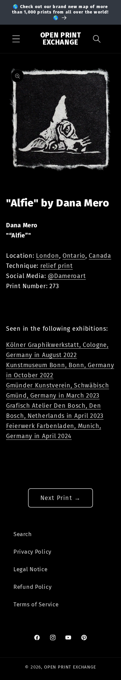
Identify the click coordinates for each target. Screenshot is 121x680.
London (47, 255)
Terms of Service (36, 604)
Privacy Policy (32, 551)
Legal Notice (30, 569)
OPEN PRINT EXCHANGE (70, 667)
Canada (100, 255)
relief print (56, 266)
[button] (16, 39)
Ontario (74, 255)
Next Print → (60, 498)
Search (22, 534)
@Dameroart (67, 276)
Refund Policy (32, 586)
